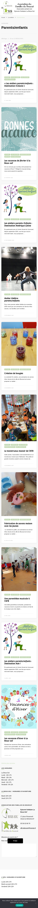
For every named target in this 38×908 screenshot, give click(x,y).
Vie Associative (15, 156)
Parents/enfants (10, 79)
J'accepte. (19, 905)
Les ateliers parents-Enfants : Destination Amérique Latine (18, 224)
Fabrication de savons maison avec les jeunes (18, 524)
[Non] (36, 903)
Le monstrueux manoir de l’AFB (18, 451)
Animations (14, 444)
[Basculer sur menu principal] (2, 7)
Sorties (7, 156)
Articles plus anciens (8, 763)
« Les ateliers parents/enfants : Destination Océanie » (18, 84)
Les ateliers (25, 77)
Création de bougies (13, 373)
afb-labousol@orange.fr (28, 828)
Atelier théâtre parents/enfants (12, 299)
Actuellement (15, 77)
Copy (15, 840)
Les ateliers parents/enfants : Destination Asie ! (18, 662)
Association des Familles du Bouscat (24, 5)
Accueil (7, 77)
